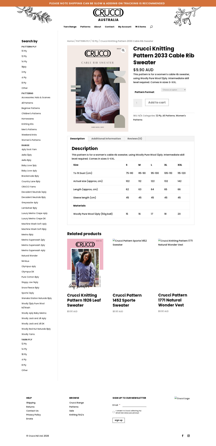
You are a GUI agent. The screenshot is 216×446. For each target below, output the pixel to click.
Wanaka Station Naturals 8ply (37, 298)
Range (25, 145)
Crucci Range (76, 402)
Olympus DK (28, 271)
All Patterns (169, 115)
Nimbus (25, 261)
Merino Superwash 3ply (33, 245)
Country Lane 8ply (31, 181)
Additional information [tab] (106, 138)
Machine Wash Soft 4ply (34, 223)
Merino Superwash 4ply (33, 250)
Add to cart (157, 102)
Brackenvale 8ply (30, 175)
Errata (29, 418)
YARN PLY (27, 339)
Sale (71, 410)
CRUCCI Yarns (29, 186)
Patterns (85, 27)
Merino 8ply (27, 234)
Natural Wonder (30, 255)
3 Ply (24, 72)
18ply (24, 66)
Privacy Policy (33, 414)
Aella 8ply (26, 160)
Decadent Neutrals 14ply (34, 191)
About (97, 27)
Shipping (30, 402)
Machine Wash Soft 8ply (34, 229)
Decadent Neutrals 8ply (34, 197)
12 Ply (95, 41)
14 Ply (24, 61)
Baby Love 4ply (29, 170)
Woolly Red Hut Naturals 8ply (36, 328)
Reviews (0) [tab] (135, 138)
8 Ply (24, 82)
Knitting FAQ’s (76, 414)
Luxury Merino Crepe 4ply (34, 213)
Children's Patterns (31, 113)
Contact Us (32, 410)
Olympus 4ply (29, 266)
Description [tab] (77, 138)
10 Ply (24, 50)
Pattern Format (144, 92)
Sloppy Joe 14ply (30, 282)
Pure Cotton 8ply (30, 276)
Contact (109, 27)
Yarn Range (70, 27)
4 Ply (24, 77)
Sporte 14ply (28, 292)
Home (70, 41)
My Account (124, 27)
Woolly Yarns (28, 334)
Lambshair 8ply (29, 207)
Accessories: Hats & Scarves (36, 97)
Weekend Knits (29, 134)
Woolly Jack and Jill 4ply (34, 318)
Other (25, 88)
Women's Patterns (31, 140)
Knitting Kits (28, 124)
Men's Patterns (29, 129)
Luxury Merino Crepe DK (34, 218)
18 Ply (24, 354)
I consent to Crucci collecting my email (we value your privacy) (128, 412)
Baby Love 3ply (29, 165)
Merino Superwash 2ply (33, 239)
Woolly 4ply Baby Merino (34, 313)
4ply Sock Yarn (29, 149)
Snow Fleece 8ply (30, 287)
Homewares (28, 118)
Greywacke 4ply (30, 202)
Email (116, 405)
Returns (30, 406)
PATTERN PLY (83, 41)
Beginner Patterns (31, 108)
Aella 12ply (27, 154)
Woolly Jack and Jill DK (33, 323)
